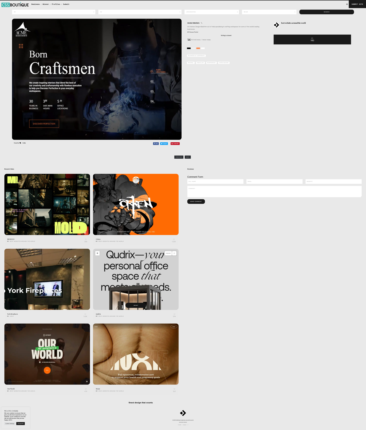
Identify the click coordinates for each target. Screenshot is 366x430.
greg (12, 316)
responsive (211, 62)
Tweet (164, 143)
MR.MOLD (10, 239)
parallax (200, 62)
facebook (179, 424)
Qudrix (98, 314)
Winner (46, 4)
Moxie (98, 389)
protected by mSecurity (183, 422)
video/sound (224, 62)
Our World (11, 389)
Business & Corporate (196, 55)
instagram (184, 424)
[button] (53, 12)
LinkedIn (176, 143)
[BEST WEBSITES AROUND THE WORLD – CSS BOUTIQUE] (15, 2)
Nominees (35, 4)
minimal (191, 62)
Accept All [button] (20, 423)
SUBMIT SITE (357, 4)
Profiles (56, 4)
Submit (66, 4)
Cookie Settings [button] (9, 423)
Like (156, 143)
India (24, 143)
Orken (98, 239)
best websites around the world (22, 241)
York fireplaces (12, 314)
